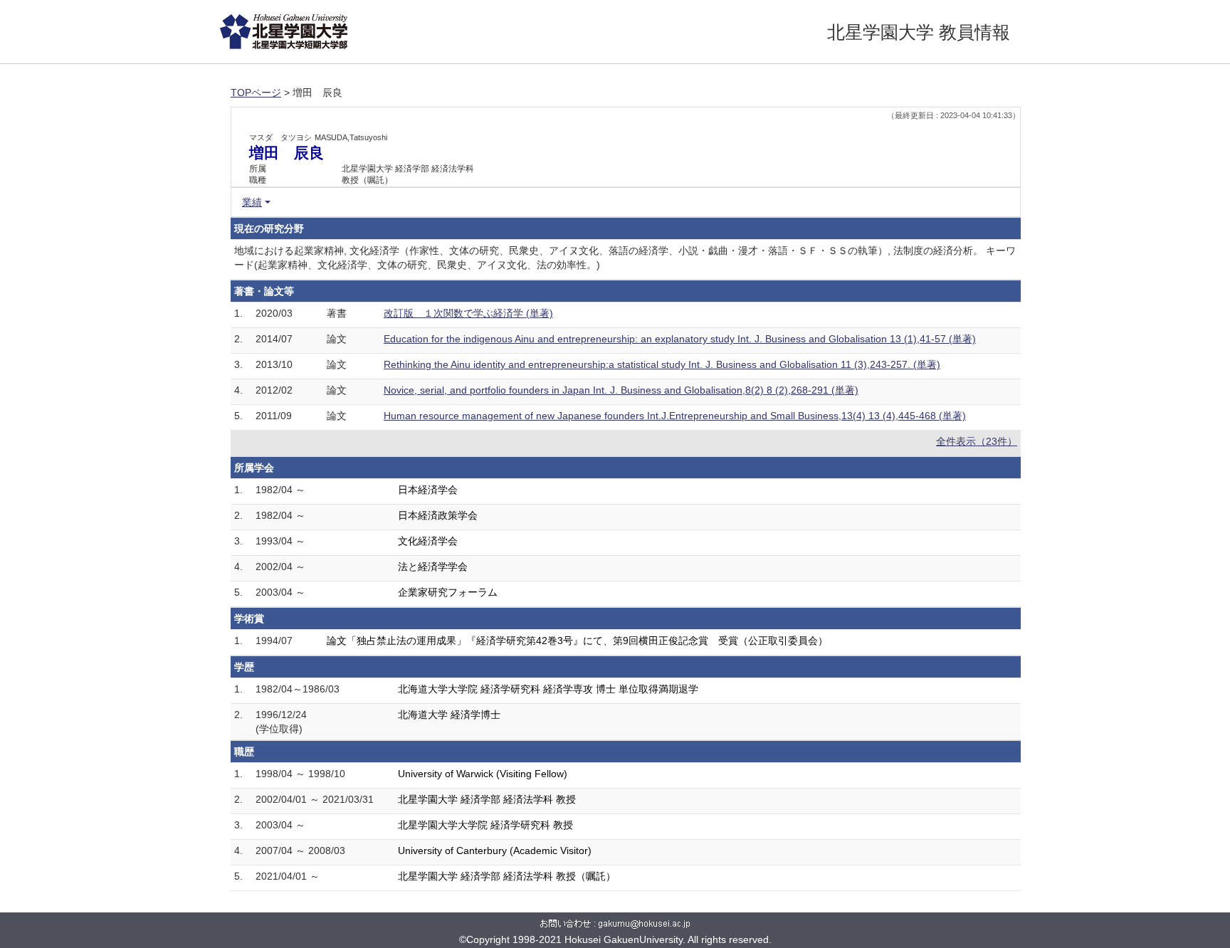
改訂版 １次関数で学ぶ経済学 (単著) (468, 313)
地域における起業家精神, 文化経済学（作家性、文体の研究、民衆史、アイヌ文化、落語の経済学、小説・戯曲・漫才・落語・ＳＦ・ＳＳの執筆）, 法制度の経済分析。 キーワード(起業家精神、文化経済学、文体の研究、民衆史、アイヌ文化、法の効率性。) (625, 257)
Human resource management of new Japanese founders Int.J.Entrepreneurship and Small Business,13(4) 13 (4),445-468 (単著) (675, 415)
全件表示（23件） (976, 441)
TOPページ (256, 92)
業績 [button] (252, 202)
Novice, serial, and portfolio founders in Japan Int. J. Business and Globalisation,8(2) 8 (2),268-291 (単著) (621, 390)
